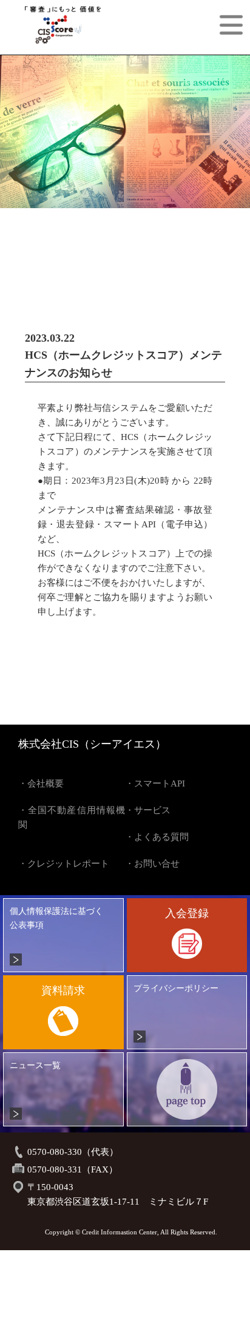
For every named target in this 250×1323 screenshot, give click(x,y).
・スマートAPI (155, 783)
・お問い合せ (152, 863)
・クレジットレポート (63, 863)
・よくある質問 (157, 837)
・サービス (148, 810)
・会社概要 (41, 783)
